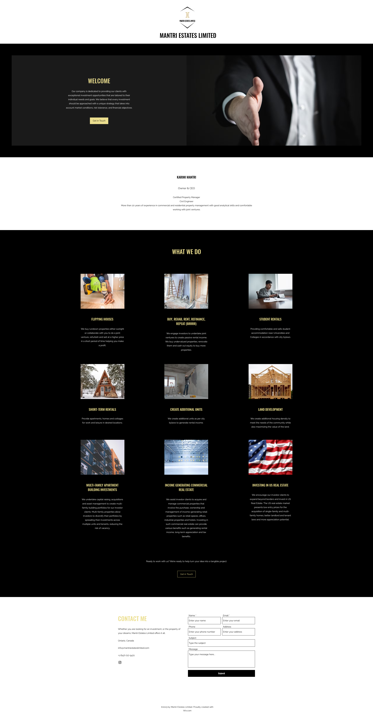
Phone (192, 627)
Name (192, 615)
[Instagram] (120, 662)
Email (225, 615)
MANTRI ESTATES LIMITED (188, 35)
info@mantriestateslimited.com (133, 648)
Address (227, 627)
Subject (192, 638)
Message (193, 649)
